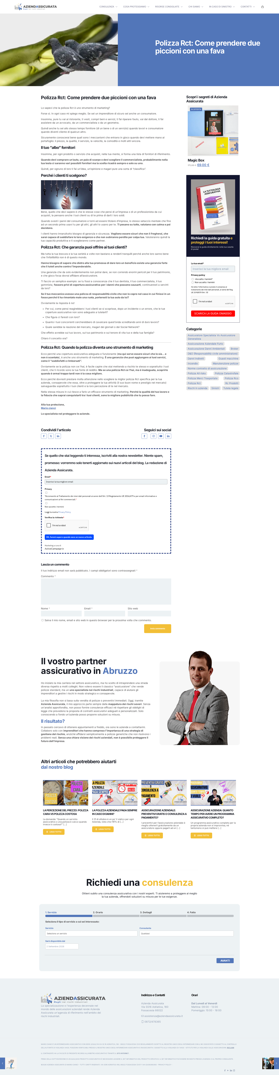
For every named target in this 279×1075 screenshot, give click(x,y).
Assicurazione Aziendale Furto (205, 343)
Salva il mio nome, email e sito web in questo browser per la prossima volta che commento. (98, 620)
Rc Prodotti (231, 383)
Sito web (133, 608)
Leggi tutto (55, 832)
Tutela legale (230, 388)
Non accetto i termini (54, 506)
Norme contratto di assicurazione (207, 368)
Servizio (49, 928)
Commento (48, 576)
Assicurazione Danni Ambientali (206, 348)
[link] (36, 6)
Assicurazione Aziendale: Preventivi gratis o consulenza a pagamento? (164, 814)
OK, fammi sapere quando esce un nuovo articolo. (69, 537)
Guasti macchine (228, 358)
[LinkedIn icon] (231, 1070)
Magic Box (196, 160)
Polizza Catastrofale (226, 373)
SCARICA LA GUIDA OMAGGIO (213, 313)
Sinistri (215, 388)
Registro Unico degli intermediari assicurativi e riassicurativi (125, 1048)
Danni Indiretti (196, 358)
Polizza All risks (197, 373)
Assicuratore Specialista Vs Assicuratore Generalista (211, 337)
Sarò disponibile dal (55, 941)
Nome (45, 608)
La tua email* (197, 263)
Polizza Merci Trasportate (203, 378)
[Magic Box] (213, 130)
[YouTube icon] (228, 1070)
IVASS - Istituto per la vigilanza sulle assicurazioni (202, 1048)
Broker (234, 348)
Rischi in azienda (197, 388)
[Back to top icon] (265, 1069)
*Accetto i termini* (204, 279)
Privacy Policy (64, 512)
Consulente (145, 928)
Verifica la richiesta (54, 517)
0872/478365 (152, 1021)
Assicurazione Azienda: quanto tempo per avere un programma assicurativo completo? (212, 814)
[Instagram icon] (234, 1070)
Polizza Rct (194, 383)
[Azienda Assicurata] (36, 6)
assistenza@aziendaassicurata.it (163, 1016)
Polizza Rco (231, 378)
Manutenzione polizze (225, 363)
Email (48, 476)
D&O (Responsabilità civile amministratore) (213, 353)
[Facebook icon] (225, 1070)
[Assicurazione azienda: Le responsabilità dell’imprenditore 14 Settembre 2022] (8, 1063)
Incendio (193, 363)
